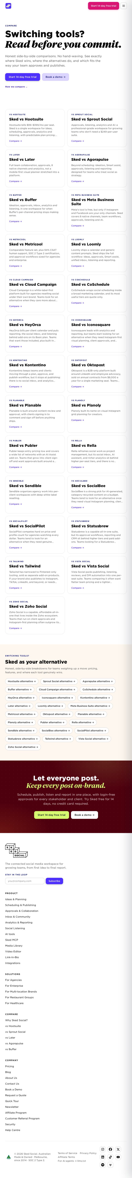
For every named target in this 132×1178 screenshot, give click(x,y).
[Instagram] (103, 1149)
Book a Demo (13, 1089)
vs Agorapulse (14, 1043)
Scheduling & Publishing (20, 905)
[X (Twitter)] (118, 1149)
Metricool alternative (21, 714)
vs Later (10, 1037)
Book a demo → (56, 77)
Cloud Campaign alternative (57, 689)
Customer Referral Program (22, 1118)
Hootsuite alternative (22, 681)
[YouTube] (118, 1157)
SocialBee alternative (56, 730)
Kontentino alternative (95, 697)
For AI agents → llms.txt (72, 1161)
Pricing (9, 1066)
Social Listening (15, 928)
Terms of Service (67, 1153)
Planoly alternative (20, 722)
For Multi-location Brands (21, 991)
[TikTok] (110, 1157)
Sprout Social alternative (59, 681)
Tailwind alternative (58, 738)
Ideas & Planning (15, 899)
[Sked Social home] (8, 6)
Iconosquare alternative (57, 697)
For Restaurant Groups (19, 997)
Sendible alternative (21, 730)
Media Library (13, 945)
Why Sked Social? (16, 1020)
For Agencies (13, 980)
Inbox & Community (17, 916)
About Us (11, 1078)
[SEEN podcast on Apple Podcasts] (110, 1165)
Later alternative (19, 706)
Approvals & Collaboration (21, 911)
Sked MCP (11, 940)
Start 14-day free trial (103, 6)
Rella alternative (83, 722)
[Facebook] (110, 1149)
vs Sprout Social (15, 1031)
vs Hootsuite (13, 1026)
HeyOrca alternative (21, 697)
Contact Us (12, 1083)
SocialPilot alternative (91, 730)
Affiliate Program (16, 1112)
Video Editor (13, 951)
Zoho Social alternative (23, 747)
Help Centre (12, 1130)
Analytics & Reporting (19, 922)
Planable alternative (91, 714)
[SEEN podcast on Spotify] (103, 1165)
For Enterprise (14, 985)
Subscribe (54, 881)
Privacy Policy (88, 1153)
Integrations (12, 963)
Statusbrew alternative (23, 738)
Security (10, 1124)
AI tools (10, 934)
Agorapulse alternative (98, 681)
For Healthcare (14, 1003)
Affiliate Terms (66, 1157)
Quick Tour (12, 1101)
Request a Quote (15, 1095)
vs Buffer (10, 1049)
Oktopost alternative (56, 714)
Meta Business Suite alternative (90, 706)
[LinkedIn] (103, 1157)
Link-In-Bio (12, 957)
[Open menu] (123, 6)
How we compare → (16, 87)
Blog (8, 1072)
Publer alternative (52, 722)
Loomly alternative (50, 706)
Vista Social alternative (93, 738)
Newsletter (12, 1107)
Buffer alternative (20, 689)
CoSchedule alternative (98, 689)
